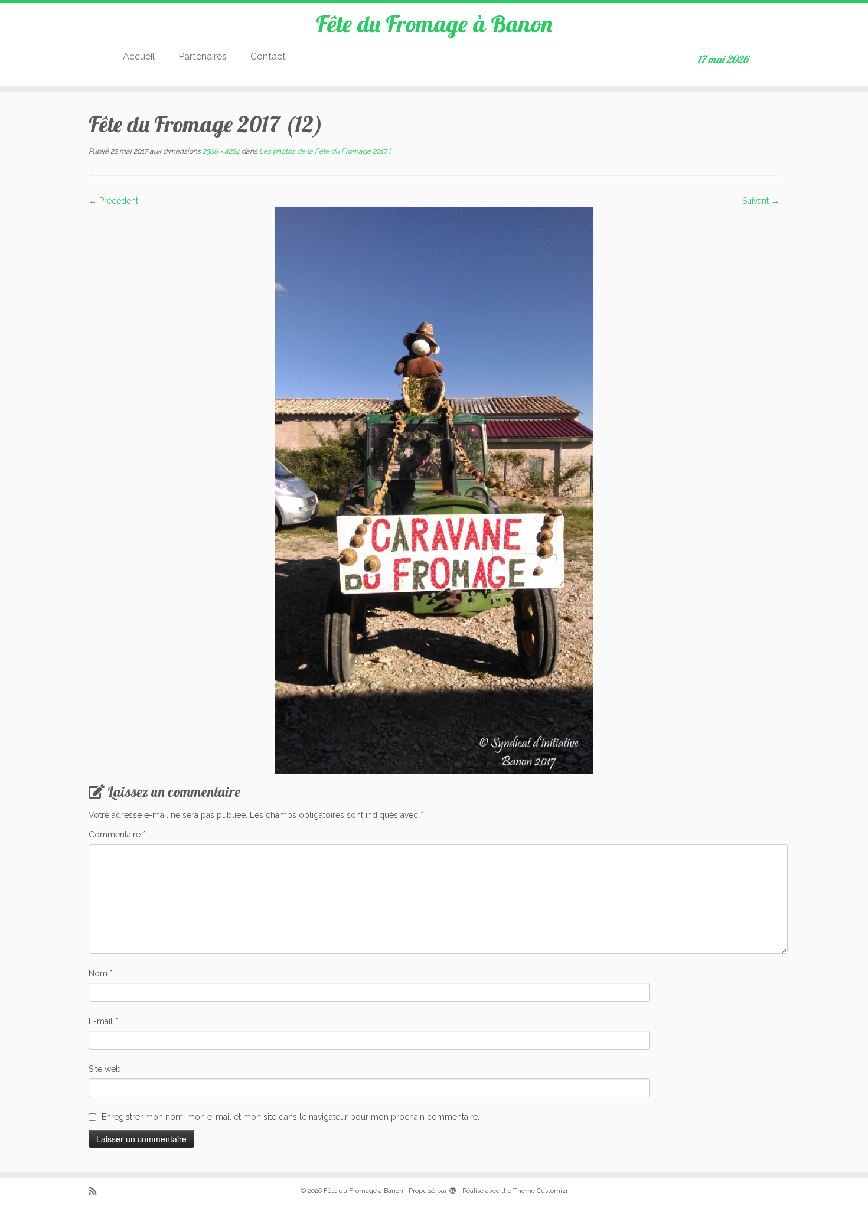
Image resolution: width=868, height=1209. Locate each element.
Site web (105, 1069)
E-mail (103, 1021)
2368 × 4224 (220, 151)
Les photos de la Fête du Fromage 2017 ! (323, 151)
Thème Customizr (540, 1191)
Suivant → (760, 201)
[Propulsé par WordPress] (453, 1189)
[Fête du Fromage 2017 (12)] (434, 489)
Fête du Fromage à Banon (434, 23)
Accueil (139, 56)
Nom (101, 973)
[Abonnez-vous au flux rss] (96, 1191)
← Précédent (113, 201)
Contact (268, 56)
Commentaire (117, 834)
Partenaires (202, 56)
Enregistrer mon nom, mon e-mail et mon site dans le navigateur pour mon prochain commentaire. (290, 1117)
